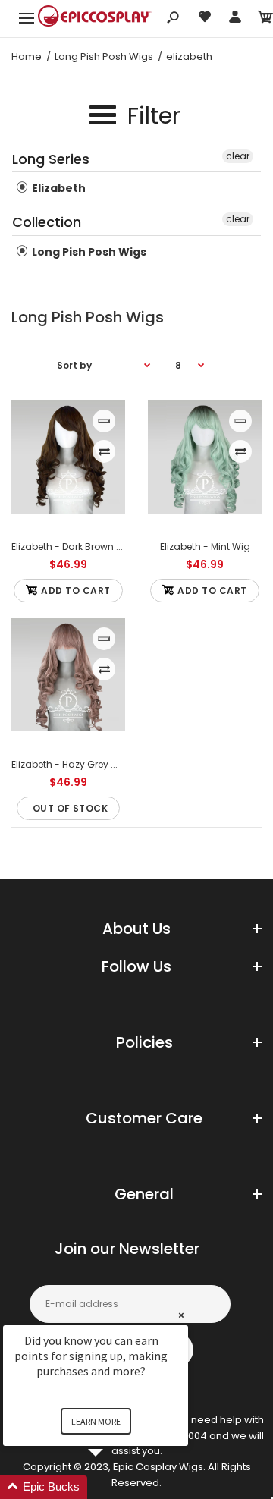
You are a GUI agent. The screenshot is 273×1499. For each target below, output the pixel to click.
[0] (265, 19)
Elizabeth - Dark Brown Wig (72, 546)
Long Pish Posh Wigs (88, 251)
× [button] (181, 1315)
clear (237, 155)
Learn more (96, 1421)
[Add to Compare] (104, 451)
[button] (114, 1487)
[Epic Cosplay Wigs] (95, 18)
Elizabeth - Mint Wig (205, 546)
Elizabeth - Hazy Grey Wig (70, 764)
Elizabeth (58, 188)
